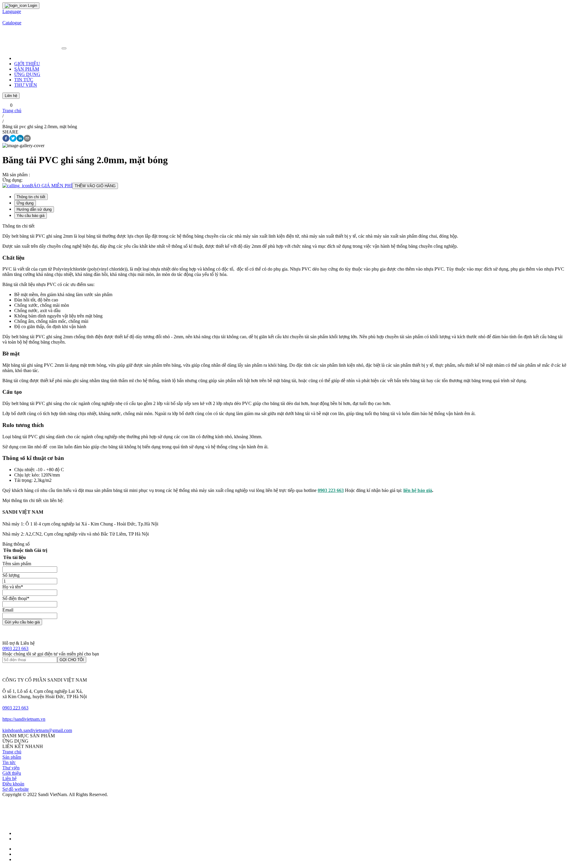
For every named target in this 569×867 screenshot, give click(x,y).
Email (7, 609)
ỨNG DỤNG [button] (27, 74)
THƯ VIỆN (25, 85)
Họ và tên (12, 586)
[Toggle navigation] (64, 48)
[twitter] (13, 139)
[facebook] (5, 139)
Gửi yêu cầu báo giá (22, 622)
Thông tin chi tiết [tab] (31, 197)
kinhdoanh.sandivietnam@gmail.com (37, 730)
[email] (27, 139)
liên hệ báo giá (417, 490)
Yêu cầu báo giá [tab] (30, 215)
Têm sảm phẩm (16, 563)
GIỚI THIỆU (27, 63)
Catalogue (11, 22)
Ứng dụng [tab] (25, 203)
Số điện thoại (15, 598)
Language (11, 11)
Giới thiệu (11, 773)
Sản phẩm (11, 757)
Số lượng (11, 575)
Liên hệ (11, 95)
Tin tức (9, 762)
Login (32, 5)
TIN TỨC (23, 79)
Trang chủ (11, 110)
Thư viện (11, 767)
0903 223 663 (15, 648)
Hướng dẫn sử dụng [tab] (34, 209)
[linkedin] (20, 139)
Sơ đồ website (15, 789)
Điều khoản (13, 783)
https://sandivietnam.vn (23, 719)
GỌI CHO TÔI (72, 660)
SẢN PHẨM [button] (26, 69)
